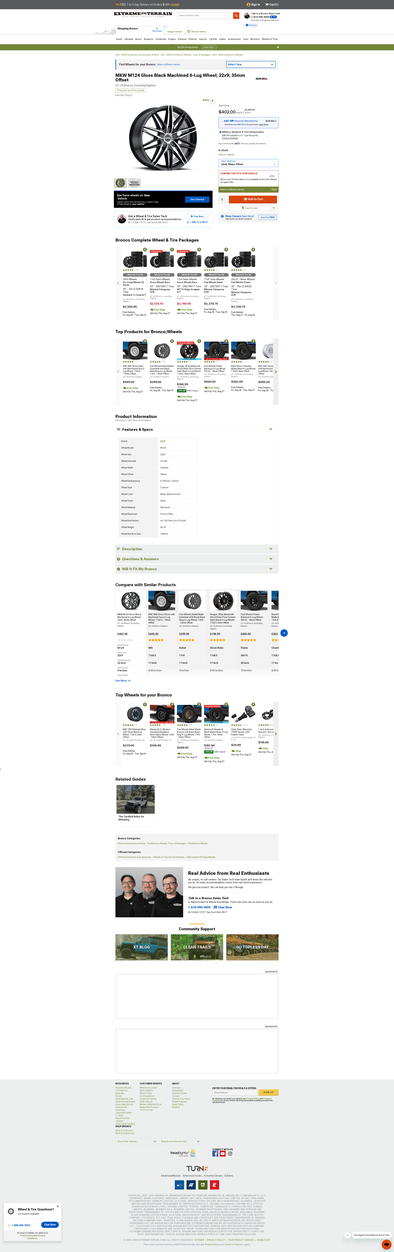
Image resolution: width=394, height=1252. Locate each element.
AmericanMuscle (171, 1175)
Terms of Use (146, 1110)
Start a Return (146, 1090)
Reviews (176, 1107)
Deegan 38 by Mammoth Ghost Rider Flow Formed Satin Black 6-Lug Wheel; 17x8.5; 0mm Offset (189, 372)
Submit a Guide (179, 1093)
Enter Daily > (209, 47)
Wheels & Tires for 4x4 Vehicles (168, 857)
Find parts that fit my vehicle (130, 90)
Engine (172, 39)
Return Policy (146, 1093)
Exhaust (182, 39)
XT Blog (119, 1115)
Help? (274, 189)
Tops (245, 39)
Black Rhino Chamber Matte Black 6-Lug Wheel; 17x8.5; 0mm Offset (243, 371)
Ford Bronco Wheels (198, 843)
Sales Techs (177, 1104)
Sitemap (199, 1240)
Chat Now (50, 1224)
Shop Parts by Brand (125, 1101)
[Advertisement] (197, 996)
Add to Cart (255, 199)
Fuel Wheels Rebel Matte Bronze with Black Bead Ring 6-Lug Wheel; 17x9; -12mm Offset (189, 736)
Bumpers (148, 39)
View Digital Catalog (125, 1124)
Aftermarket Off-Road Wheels (201, 857)
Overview (176, 1088)
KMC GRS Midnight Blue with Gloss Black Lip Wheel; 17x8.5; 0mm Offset (134, 734)
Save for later (251, 208)
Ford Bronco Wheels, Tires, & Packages (167, 843)
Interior (203, 39)
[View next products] (276, 283)
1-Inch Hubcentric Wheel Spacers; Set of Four (270, 733)
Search (236, 15)
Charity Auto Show (181, 1099)
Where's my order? (148, 1088)
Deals (119, 39)
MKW (162, 441)
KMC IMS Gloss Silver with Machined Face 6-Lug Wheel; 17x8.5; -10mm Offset (134, 371)
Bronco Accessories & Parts (131, 843)
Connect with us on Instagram (230, 1154)
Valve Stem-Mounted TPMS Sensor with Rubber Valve (243, 734)
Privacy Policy (26, 1236)
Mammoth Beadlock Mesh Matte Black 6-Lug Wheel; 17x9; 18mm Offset (216, 734)
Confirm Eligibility (230, 138)
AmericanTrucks (192, 1175)
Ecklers (228, 1175)
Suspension (234, 39)
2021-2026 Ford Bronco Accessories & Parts (137, 55)
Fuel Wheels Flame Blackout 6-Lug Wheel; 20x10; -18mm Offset (215, 371)
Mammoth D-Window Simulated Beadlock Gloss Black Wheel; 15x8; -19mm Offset (162, 734)
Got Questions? (147, 1096)
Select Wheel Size (228, 161)
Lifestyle (128, 39)
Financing (120, 1110)
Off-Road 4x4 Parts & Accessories (134, 857)
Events (118, 1096)
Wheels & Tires (270, 39)
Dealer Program (179, 1101)
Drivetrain (161, 39)
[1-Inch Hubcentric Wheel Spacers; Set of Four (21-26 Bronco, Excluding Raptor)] (270, 714)
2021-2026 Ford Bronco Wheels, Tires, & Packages (185, 55)
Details (175, 4)
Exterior (193, 39)
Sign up (268, 1092)
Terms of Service (234, 1244)
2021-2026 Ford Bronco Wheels (227, 55)
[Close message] (278, 47)
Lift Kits (213, 39)
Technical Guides (123, 1112)
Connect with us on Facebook (215, 1154)
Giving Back (177, 1090)
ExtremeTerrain (213, 1175)
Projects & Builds (123, 1088)
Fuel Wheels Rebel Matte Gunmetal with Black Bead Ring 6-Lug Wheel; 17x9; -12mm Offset (162, 371)
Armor (138, 39)
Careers (176, 1096)
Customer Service (148, 1099)
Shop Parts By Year (124, 1099)
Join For (267, 217)
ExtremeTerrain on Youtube (223, 1154)
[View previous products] (118, 283)
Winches (255, 39)
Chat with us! (146, 1101)
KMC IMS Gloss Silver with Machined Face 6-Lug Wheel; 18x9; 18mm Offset (269, 371)
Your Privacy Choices (241, 1240)
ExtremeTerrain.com (143, 14)
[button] (251, 25)
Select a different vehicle (232, 189)
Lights (222, 39)
